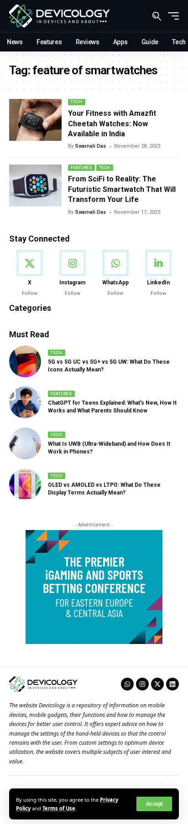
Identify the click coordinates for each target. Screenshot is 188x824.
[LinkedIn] (158, 273)
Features (81, 167)
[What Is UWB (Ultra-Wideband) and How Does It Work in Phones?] (25, 443)
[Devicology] (59, 16)
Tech (76, 101)
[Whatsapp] (127, 684)
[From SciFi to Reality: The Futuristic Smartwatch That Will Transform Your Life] (35, 185)
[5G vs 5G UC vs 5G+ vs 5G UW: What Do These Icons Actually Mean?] (25, 361)
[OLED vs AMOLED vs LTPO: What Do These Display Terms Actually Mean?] (25, 484)
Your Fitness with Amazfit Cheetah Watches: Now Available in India (112, 123)
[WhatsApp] (115, 273)
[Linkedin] (172, 684)
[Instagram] (72, 273)
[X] (29, 273)
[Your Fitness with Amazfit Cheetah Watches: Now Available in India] (35, 120)
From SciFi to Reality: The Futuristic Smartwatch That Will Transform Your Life (122, 189)
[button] (154, 804)
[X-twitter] (157, 684)
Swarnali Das (90, 146)
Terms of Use (58, 808)
